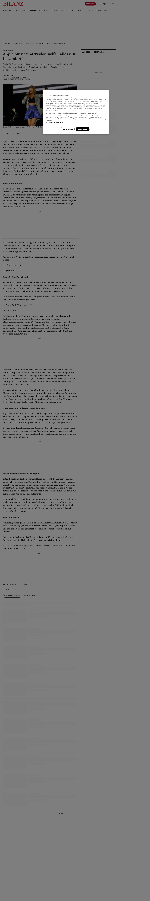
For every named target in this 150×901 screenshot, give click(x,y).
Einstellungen (68, 129)
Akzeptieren (82, 129)
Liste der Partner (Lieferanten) (54, 122)
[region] (76, 112)
